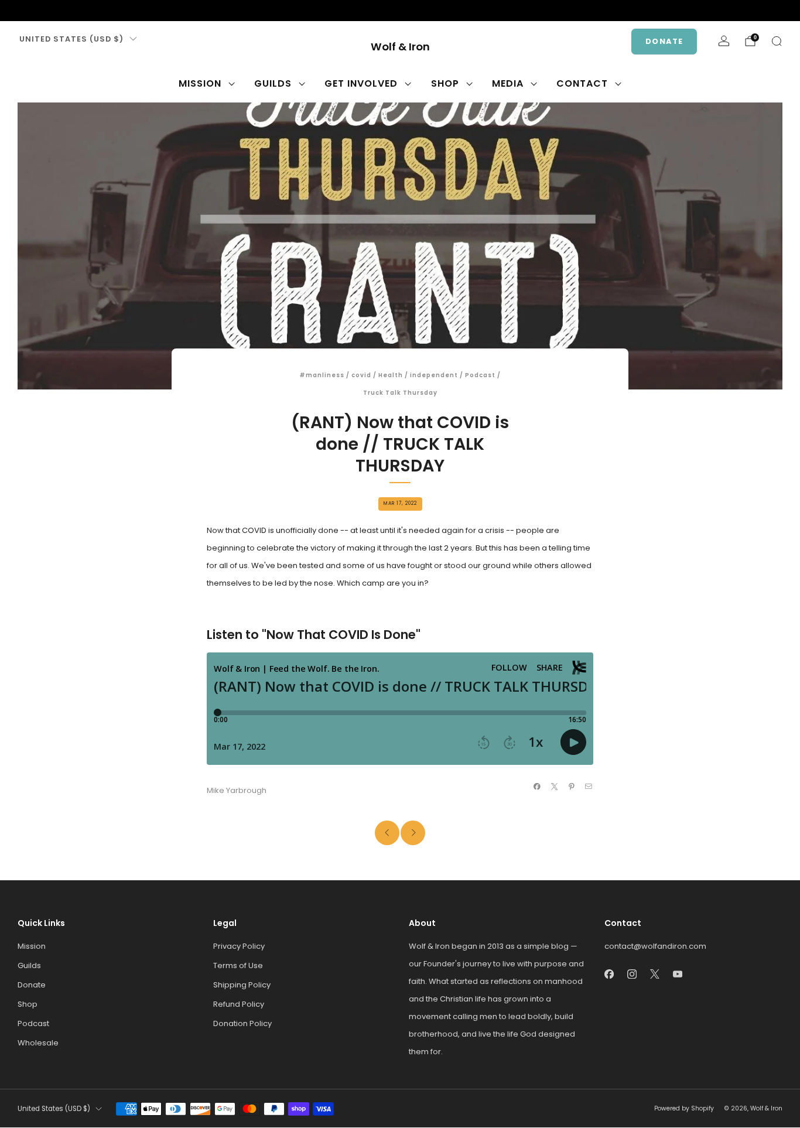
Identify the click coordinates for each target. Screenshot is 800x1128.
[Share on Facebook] (537, 786)
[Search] (776, 41)
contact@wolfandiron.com (655, 946)
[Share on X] (554, 786)
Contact (582, 83)
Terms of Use (238, 965)
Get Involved (361, 83)
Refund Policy (238, 1004)
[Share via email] (588, 786)
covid (361, 375)
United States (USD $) (71, 39)
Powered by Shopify (684, 1108)
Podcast (480, 375)
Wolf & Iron (400, 47)
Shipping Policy (242, 984)
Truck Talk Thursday (400, 392)
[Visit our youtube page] (79, 10)
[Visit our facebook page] (23, 10)
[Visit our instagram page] (42, 10)
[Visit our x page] (61, 10)
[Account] (724, 41)
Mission (200, 83)
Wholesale (38, 1042)
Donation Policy (242, 1023)
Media (508, 83)
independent (434, 375)
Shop (445, 83)
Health (390, 375)
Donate (664, 41)
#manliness (321, 375)
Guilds (273, 83)
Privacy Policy (239, 946)
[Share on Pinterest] (571, 786)
